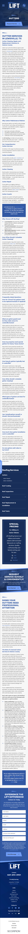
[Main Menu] (3, 5)
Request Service (12, 23)
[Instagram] (9, 908)
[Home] (13, 5)
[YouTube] (15, 908)
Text (15, 555)
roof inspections (6, 625)
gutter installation (18, 158)
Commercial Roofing (14, 897)
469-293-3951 (14, 875)
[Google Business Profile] (19, 908)
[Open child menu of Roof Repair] (25, 497)
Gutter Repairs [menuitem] (6, 478)
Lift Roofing (17, 77)
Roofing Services (14, 894)
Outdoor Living (14, 899)
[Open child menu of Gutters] (25, 475)
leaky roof (12, 243)
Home (14, 890)
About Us (14, 892)
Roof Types (14, 896)
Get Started (12, 588)
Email (15, 557)
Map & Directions (14, 883)
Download (15, 560)
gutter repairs (16, 189)
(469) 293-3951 (12, 780)
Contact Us (14, 901)
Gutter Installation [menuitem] (7, 480)
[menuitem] (13, 475)
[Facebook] (12, 908)
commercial (9, 51)
